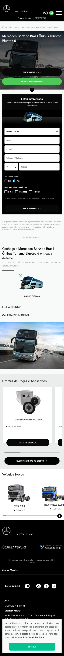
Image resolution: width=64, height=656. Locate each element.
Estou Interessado (32, 72)
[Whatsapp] (51, 13)
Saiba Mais (20, 510)
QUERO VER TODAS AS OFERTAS (30, 461)
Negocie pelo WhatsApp (32, 81)
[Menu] (59, 13)
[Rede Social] (27, 586)
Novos (17, 27)
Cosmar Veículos (10, 570)
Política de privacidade (45, 198)
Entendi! (32, 647)
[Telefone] (45, 13)
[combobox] (32, 131)
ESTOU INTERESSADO (32, 208)
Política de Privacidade (34, 637)
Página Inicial (7, 27)
